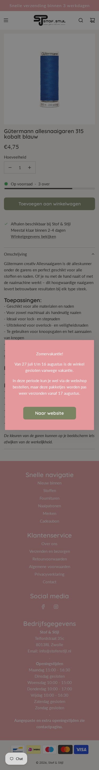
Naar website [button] (49, 413)
